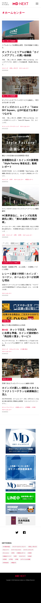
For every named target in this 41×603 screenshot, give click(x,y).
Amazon (6, 562)
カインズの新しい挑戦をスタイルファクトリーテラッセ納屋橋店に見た (20, 391)
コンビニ (6, 553)
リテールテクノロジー (20, 546)
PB (15, 235)
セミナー (6, 549)
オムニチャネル (15, 349)
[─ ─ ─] (37, 4)
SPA (20, 235)
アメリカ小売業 (26, 559)
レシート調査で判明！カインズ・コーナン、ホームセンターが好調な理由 (20, 277)
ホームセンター (24, 68)
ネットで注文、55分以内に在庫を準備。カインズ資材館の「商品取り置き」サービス (20, 333)
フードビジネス (17, 549)
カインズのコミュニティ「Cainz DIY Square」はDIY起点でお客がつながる (20, 110)
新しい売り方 (14, 68)
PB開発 (28, 407)
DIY (12, 179)
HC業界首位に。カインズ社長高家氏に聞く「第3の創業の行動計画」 (19, 218)
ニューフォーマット (8, 407)
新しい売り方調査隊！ (10, 41)
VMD (34, 407)
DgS (30, 556)
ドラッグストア (29, 549)
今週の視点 (6, 321)
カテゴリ (22, 556)
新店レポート (29, 179)
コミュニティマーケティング (11, 126)
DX (4, 235)
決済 (30, 553)
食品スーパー (7, 556)
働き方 (14, 562)
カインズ (5, 68)
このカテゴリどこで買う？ (11, 263)
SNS (5, 559)
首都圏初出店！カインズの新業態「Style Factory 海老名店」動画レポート (20, 163)
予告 (11, 559)
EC (16, 556)
